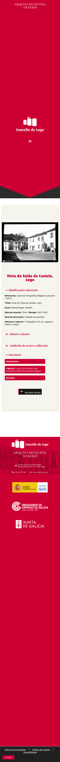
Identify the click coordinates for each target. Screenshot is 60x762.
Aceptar (8, 757)
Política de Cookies (41, 749)
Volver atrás (32, 393)
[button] (30, 141)
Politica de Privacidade (15, 749)
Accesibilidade (30, 752)
